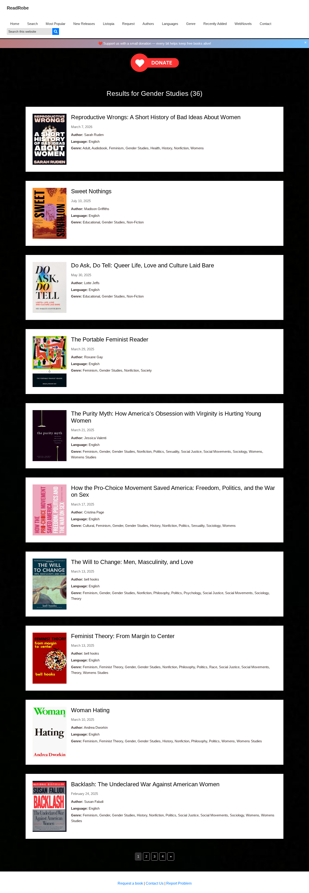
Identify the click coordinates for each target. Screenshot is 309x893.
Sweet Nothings (91, 191)
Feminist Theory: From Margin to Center (123, 636)
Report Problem (179, 883)
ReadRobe (18, 7)
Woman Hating (90, 710)
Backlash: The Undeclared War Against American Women (145, 784)
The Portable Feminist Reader (109, 339)
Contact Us (155, 883)
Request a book (130, 883)
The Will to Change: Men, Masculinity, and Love (132, 562)
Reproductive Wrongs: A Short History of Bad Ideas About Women (155, 117)
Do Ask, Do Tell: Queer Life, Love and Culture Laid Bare (142, 265)
